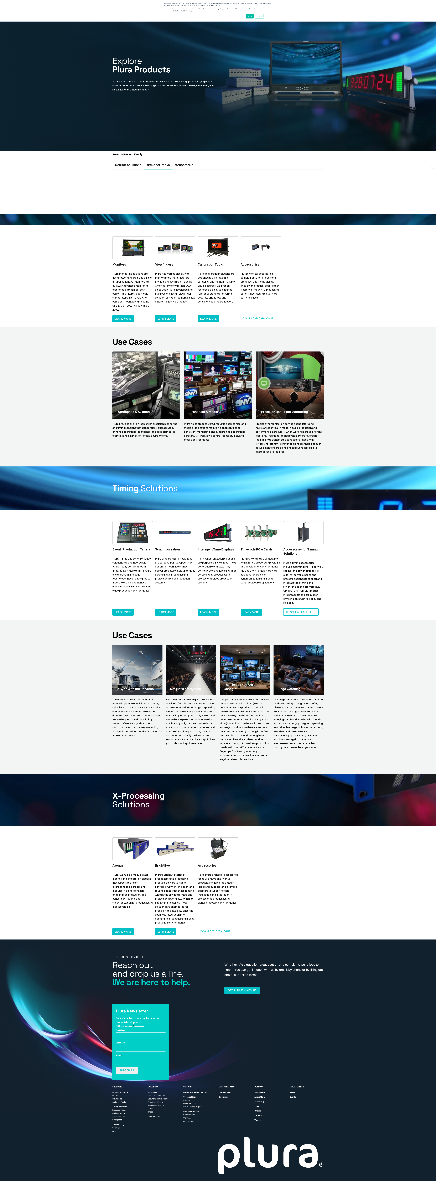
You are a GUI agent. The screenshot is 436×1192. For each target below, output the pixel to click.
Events (293, 1097)
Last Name (121, 1043)
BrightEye (116, 1127)
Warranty (187, 1118)
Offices (257, 1111)
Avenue (115, 1131)
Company (258, 1087)
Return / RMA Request (192, 1121)
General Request (190, 1103)
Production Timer (119, 1110)
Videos (257, 1120)
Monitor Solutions (128, 165)
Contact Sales (225, 1092)
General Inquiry (189, 1114)
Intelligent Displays (119, 1113)
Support (187, 1087)
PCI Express (117, 1120)
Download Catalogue (258, 318)
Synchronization (118, 1116)
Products (117, 1087)
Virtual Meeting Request (192, 1107)
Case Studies (154, 1116)
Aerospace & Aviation (156, 1095)
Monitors (116, 1095)
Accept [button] (250, 16)
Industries (152, 1092)
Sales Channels (227, 1087)
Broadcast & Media (155, 1102)
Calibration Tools (119, 1102)
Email (119, 1055)
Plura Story (259, 1101)
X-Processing (184, 165)
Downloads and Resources (195, 1092)
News (292, 1092)
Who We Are (259, 1092)
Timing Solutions (158, 165)
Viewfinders (117, 1099)
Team (256, 1106)
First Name (121, 1030)
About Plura (259, 1097)
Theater (151, 1112)
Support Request (190, 1100)
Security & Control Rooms (158, 1099)
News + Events (297, 1087)
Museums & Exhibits (156, 1105)
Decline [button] (259, 16)
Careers (258, 1115)
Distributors (224, 1097)
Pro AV (150, 1108)
